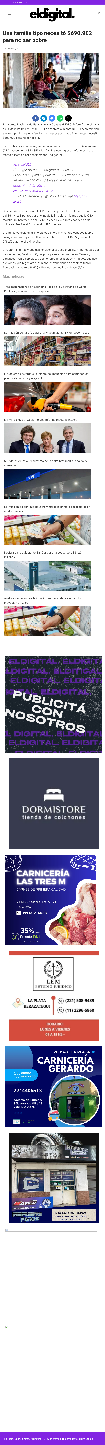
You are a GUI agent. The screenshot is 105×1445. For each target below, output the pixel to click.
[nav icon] (10, 13)
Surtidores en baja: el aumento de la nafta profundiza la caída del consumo (46, 463)
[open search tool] (99, 13)
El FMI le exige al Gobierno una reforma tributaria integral (41, 419)
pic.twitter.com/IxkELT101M (33, 191)
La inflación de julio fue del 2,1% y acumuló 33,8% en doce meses (46, 332)
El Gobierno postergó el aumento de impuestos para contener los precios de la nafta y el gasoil (46, 376)
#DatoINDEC (22, 164)
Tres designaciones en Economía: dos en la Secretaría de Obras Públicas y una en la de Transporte (45, 289)
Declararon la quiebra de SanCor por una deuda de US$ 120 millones (43, 555)
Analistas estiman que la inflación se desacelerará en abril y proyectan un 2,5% (42, 600)
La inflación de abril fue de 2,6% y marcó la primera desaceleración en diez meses (47, 509)
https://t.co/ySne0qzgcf (30, 186)
